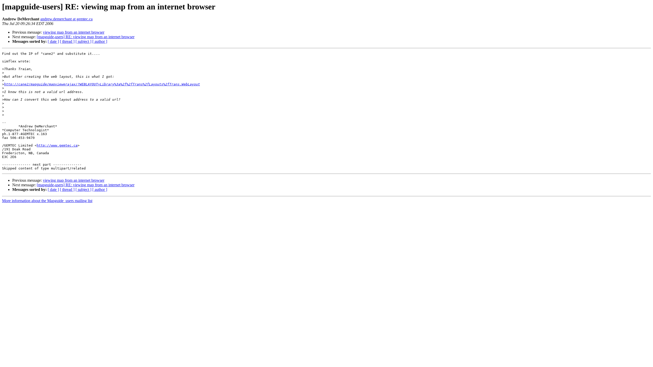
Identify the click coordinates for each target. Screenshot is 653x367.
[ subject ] (83, 41)
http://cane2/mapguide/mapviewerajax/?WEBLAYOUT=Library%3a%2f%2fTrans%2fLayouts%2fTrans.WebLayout (102, 84)
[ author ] (99, 41)
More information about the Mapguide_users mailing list (47, 201)
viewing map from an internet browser (73, 32)
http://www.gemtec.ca (57, 145)
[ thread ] (67, 41)
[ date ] (53, 41)
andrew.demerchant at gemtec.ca (66, 19)
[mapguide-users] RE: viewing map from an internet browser (85, 37)
